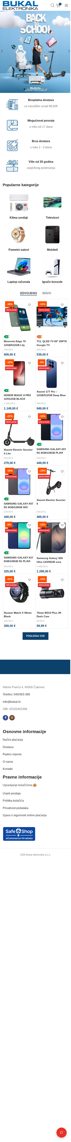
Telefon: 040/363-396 (16, 694)
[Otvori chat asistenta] (59, 1133)
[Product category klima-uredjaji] (19, 206)
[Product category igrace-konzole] (52, 270)
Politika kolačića (13, 800)
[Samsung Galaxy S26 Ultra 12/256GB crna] (52, 537)
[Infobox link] (33, 104)
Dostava (8, 747)
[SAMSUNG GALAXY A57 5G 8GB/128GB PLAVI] (52, 429)
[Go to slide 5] (39, 89)
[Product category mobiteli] (52, 238)
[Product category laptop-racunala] (19, 270)
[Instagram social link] (12, 717)
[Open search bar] (52, 5)
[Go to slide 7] (46, 89)
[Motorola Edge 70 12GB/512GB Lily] (19, 319)
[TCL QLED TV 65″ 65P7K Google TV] (52, 319)
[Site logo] (20, 5)
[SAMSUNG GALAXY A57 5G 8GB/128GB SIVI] (19, 483)
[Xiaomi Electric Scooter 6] (52, 481)
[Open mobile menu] (66, 5)
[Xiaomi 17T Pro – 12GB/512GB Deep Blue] (52, 373)
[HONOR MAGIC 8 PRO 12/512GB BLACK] (19, 375)
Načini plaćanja (13, 739)
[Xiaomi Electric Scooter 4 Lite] (19, 429)
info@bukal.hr (12, 701)
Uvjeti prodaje (12, 793)
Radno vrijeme (12, 754)
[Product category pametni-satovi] (19, 238)
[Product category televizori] (52, 206)
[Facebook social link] (5, 717)
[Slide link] (35, 51)
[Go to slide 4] (35, 89)
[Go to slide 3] (32, 89)
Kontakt (8, 768)
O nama (8, 761)
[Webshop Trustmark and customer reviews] (19, 833)
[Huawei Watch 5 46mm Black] (19, 592)
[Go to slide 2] (28, 89)
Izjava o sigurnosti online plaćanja (25, 815)
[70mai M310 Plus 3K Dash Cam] (52, 592)
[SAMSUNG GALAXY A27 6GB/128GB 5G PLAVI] (19, 537)
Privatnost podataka (15, 808)
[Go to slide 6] (43, 89)
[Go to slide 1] (24, 89)
